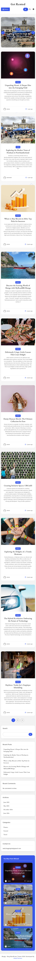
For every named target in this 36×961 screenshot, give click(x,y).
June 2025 (6, 802)
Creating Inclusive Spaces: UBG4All (18, 485)
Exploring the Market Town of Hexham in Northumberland (18, 151)
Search (5, 728)
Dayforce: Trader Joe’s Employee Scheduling (18, 686)
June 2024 (6, 813)
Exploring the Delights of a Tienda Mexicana (18, 552)
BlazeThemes (18, 958)
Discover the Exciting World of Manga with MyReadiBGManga (18, 286)
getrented (9, 177)
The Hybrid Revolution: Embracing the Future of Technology (18, 619)
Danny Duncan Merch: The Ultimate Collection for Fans (18, 420)
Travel (18, 147)
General (18, 82)
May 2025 (6, 806)
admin (8, 109)
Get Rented (18, 4)
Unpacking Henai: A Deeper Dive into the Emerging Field (18, 86)
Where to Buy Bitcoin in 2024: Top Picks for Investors (18, 35)
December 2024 (8, 809)
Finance (18, 29)
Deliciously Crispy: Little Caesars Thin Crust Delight (18, 353)
